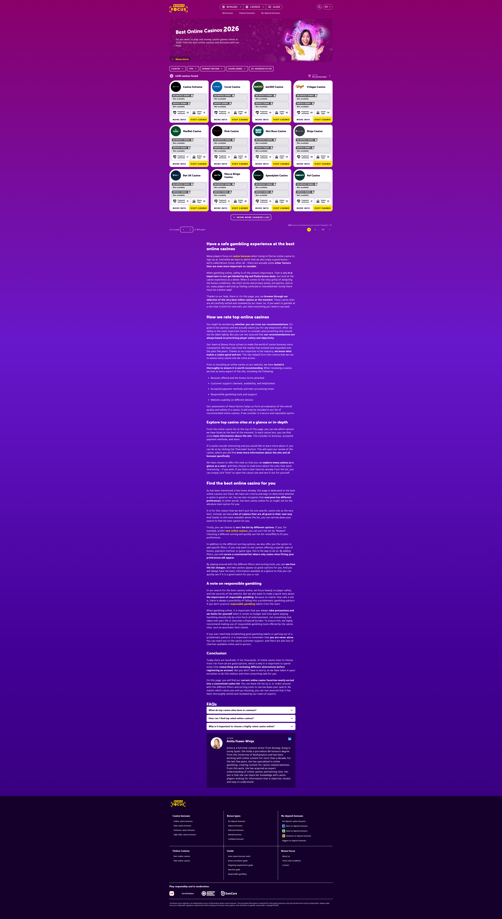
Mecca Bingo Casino (232, 175)
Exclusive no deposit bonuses (298, 836)
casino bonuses (241, 256)
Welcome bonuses (236, 830)
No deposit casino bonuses (294, 821)
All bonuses (227, 13)
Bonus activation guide (238, 860)
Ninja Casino (315, 131)
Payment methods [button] (183, 113)
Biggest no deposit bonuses (294, 840)
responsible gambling (242, 603)
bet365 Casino (274, 86)
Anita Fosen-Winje (240, 741)
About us (286, 856)
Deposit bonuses (247, 13)
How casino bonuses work (239, 856)
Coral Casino (232, 86)
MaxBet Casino (192, 131)
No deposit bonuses (270, 13)
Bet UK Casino (192, 175)
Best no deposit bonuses (297, 826)
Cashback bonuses (236, 839)
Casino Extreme (192, 86)
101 (323, 229)
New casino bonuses (182, 825)
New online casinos (182, 860)
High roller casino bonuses (185, 834)
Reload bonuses (235, 834)
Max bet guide (234, 869)
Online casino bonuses (183, 821)
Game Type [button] (201, 113)
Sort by (315, 75)
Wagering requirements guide (240, 865)
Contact (285, 865)
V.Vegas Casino (316, 86)
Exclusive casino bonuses (184, 830)
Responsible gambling (237, 874)
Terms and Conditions (291, 860)
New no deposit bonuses (296, 831)
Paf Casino (313, 175)
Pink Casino (231, 131)
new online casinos (236, 530)
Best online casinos (182, 856)
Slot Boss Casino (276, 131)
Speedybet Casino (277, 175)
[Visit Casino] (176, 87)
